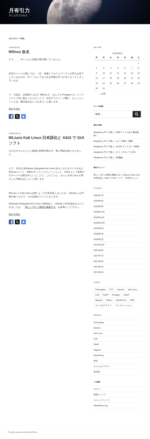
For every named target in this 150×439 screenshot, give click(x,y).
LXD (97, 295)
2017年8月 (99, 250)
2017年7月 (99, 256)
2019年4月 (99, 206)
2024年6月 (99, 201)
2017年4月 (99, 267)
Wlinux (109, 300)
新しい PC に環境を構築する (40, 207)
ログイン (98, 389)
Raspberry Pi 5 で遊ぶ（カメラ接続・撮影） (114, 141)
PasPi (105, 295)
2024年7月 (99, 195)
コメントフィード (102, 400)
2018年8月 (99, 228)
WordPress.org (101, 405)
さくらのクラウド (103, 305)
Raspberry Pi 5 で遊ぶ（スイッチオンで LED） (115, 152)
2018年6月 (99, 234)
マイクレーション (123, 305)
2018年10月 (99, 223)
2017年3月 (99, 272)
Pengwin (116, 295)
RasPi (126, 295)
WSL (132, 300)
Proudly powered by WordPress (22, 432)
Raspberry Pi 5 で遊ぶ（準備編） (109, 157)
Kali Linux (132, 289)
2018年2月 (99, 239)
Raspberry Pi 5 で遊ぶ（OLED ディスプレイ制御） (117, 146)
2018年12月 (99, 212)
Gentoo (120, 289)
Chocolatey (100, 289)
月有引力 (19, 10)
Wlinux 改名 (19, 51)
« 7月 (103, 93)
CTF (111, 289)
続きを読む (15, 109)
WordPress (121, 300)
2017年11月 (99, 245)
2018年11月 (99, 217)
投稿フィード (100, 394)
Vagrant (98, 300)
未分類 (97, 372)
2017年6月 (99, 261)
